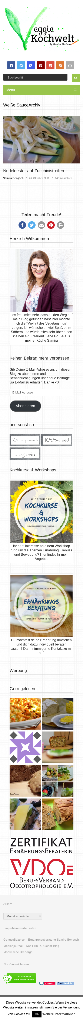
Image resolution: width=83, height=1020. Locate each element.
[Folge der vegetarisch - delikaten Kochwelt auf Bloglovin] (25, 458)
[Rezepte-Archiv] (57, 781)
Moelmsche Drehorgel (18, 952)
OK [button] (37, 1014)
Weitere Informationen (58, 1014)
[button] (22, 225)
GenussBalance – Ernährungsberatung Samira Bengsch (41, 939)
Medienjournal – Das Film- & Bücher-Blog (31, 945)
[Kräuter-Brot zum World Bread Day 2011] (25, 781)
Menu (10, 90)
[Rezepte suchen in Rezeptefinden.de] (19, 984)
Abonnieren (25, 406)
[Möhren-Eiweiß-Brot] (57, 747)
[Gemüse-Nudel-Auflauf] (25, 714)
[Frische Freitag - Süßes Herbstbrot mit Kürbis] (57, 815)
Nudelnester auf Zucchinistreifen (33, 170)
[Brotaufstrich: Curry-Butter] (57, 714)
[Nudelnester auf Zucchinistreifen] (41, 139)
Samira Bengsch (13, 178)
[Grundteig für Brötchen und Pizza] (25, 747)
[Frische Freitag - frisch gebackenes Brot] (25, 815)
